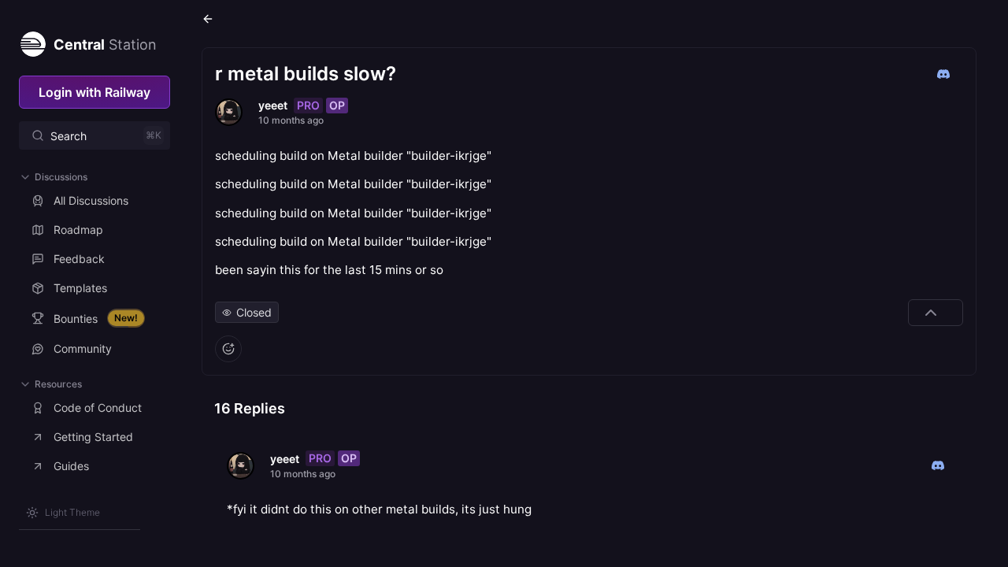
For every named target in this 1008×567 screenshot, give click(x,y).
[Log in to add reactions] (228, 348)
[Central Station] (32, 41)
